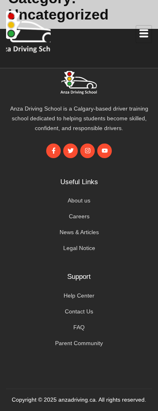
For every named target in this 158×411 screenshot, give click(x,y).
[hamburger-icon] (144, 34)
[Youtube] (104, 151)
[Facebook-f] (53, 151)
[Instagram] (87, 151)
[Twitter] (70, 151)
